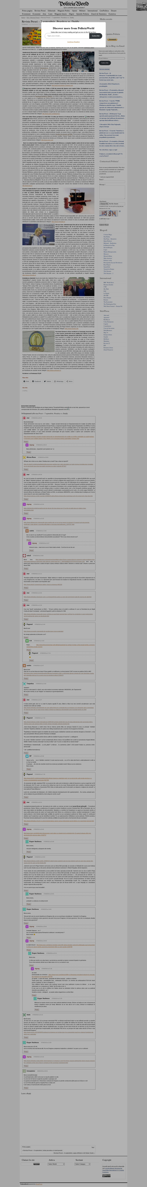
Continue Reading (73, 42)
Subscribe (96, 36)
